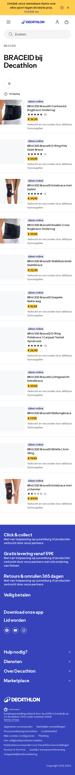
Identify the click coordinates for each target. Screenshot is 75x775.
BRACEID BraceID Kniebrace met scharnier (49, 487)
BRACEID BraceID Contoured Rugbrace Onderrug (46, 108)
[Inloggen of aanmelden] (57, 22)
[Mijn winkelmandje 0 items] (66, 22)
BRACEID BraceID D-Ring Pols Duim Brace (47, 147)
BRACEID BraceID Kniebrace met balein (49, 187)
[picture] (12, 112)
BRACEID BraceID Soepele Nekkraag (44, 299)
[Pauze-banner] (62, 8)
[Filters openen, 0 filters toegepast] (9, 83)
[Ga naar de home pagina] (32, 22)
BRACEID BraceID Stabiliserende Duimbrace (49, 263)
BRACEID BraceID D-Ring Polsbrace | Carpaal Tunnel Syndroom (45, 337)
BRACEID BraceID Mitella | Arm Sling (48, 451)
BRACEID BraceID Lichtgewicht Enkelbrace (48, 378)
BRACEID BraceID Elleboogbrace (49, 413)
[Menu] (8, 22)
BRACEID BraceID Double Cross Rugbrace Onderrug (48, 226)
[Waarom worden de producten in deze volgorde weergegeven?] (6, 94)
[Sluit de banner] (68, 8)
